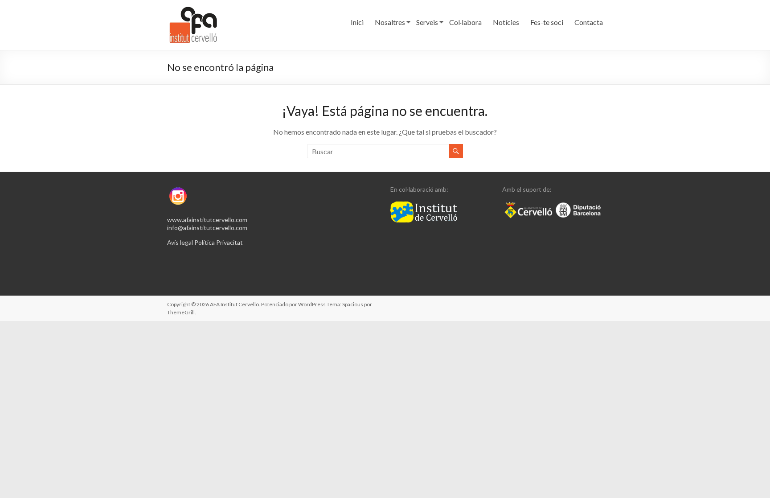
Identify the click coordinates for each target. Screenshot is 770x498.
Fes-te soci (546, 22)
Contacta (588, 22)
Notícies (506, 22)
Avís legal (180, 242)
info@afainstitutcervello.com (207, 227)
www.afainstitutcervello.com (207, 219)
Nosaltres (390, 22)
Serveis (427, 22)
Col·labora (465, 22)
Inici (357, 22)
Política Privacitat (218, 242)
